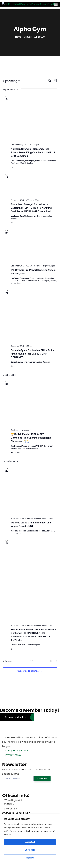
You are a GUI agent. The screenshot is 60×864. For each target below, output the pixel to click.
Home (18, 36)
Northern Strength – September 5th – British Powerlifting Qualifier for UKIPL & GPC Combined (33, 152)
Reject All (30, 858)
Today (30, 661)
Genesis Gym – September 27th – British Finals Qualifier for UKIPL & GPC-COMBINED (33, 353)
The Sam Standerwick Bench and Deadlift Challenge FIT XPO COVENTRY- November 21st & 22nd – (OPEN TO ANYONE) (34, 635)
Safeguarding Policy (16, 750)
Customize (30, 850)
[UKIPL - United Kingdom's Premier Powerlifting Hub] (29, 4)
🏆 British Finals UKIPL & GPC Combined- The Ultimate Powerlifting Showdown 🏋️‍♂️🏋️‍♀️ (31, 437)
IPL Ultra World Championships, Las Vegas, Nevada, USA (31, 524)
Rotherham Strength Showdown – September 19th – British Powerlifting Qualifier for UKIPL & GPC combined (31, 208)
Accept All (30, 842)
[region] (30, 839)
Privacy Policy (13, 755)
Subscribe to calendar (28, 670)
